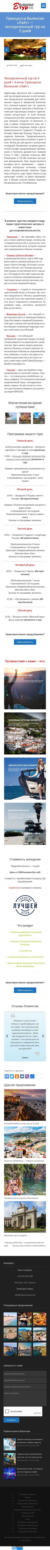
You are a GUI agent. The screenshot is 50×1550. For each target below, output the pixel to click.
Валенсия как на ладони (15, 1250)
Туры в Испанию (27, 1530)
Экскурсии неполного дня (28, 1540)
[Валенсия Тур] (25, 6)
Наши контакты (27, 1521)
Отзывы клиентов (27, 1527)
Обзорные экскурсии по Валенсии (27, 1524)
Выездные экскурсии (28, 1509)
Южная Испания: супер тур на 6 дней (21, 1138)
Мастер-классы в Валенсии (27, 1518)
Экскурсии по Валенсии (27, 1543)
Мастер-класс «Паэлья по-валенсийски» (29, 1260)
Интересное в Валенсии (27, 1515)
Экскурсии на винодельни (28, 1537)
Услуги (27, 1533)
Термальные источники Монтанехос (21, 1212)
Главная (27, 1512)
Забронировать (25, 201)
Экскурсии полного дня (28, 1546)
